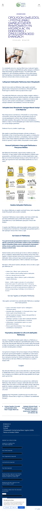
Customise (7, 507)
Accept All (21, 507)
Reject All (14, 507)
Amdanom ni (6, 424)
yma (23, 128)
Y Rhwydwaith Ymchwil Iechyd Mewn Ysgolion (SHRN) (18, 430)
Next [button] (35, 183)
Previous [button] (6, 183)
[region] (14, 504)
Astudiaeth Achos (21, 13)
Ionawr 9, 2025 (26, 40)
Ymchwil (5, 428)
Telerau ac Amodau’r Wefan (11, 432)
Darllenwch (5, 394)
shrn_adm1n (18, 40)
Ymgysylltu (6, 426)
